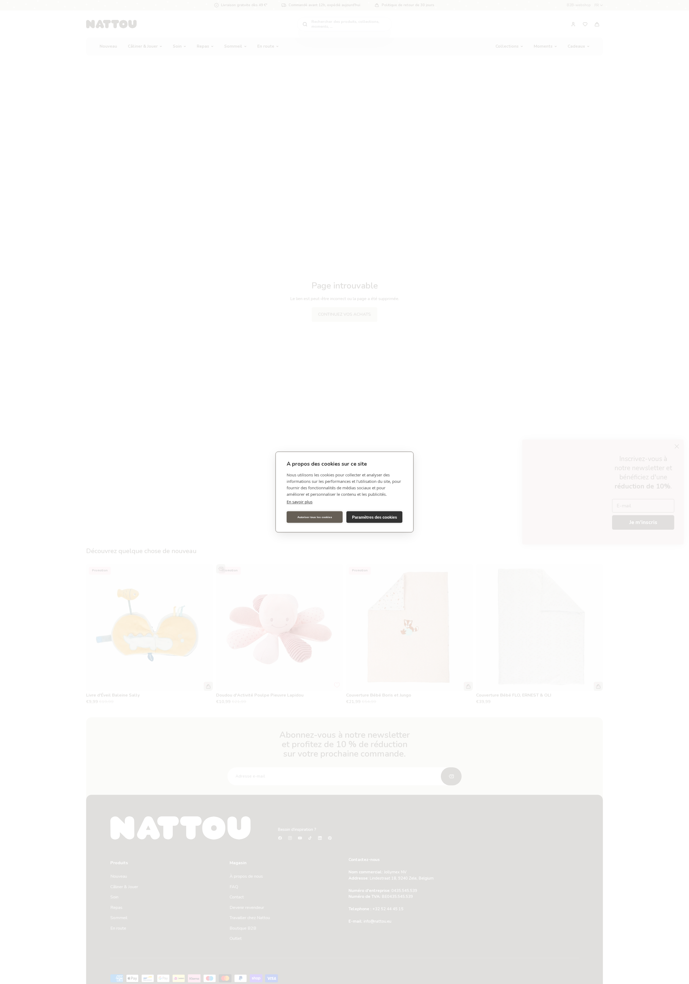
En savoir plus (299, 501)
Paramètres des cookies (374, 517)
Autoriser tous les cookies (314, 516)
